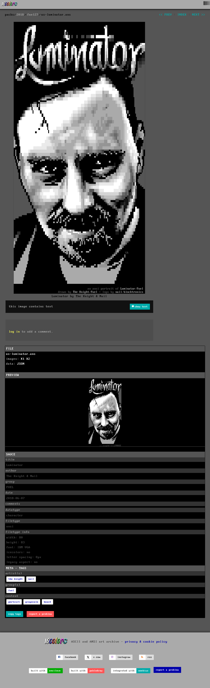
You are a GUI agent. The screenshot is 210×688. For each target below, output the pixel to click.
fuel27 (32, 14)
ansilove (55, 670)
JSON (21, 363)
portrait (14, 602)
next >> (198, 14)
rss (150, 657)
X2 (28, 359)
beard (47, 602)
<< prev (165, 14)
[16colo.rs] (9, 4)
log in (14, 331)
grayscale (31, 602)
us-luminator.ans (21, 354)
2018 (20, 14)
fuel (11, 590)
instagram (124, 657)
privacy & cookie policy (146, 641)
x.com (96, 657)
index (182, 14)
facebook (70, 657)
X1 (23, 359)
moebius (143, 670)
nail (31, 579)
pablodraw (96, 670)
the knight (15, 579)
